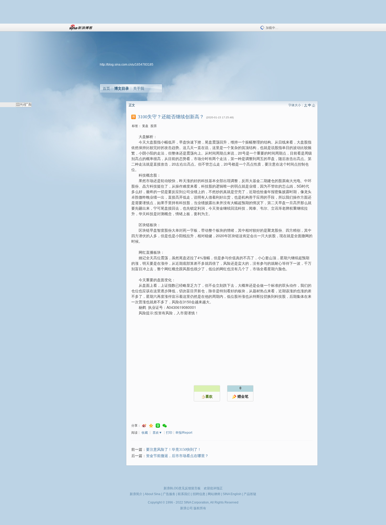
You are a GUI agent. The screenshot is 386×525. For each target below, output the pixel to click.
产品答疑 (250, 494)
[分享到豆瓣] (158, 425)
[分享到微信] (165, 425)
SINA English (232, 494)
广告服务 (169, 494)
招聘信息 (199, 494)
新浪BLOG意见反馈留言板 (182, 488)
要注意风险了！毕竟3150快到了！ (173, 450)
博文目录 (121, 88)
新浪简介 (136, 494)
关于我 (138, 88)
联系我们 (184, 494)
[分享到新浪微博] (144, 425)
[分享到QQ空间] (151, 425)
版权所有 (200, 508)
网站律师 (214, 494)
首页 (106, 88)
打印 (169, 432)
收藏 (145, 432)
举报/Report (183, 432)
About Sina (152, 494)
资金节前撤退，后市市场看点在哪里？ (177, 456)
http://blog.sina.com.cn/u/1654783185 (126, 64)
